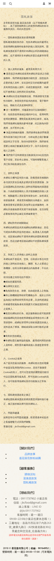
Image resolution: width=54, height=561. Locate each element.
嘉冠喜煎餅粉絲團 (30, 458)
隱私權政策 (30, 482)
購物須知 (30, 474)
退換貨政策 (30, 478)
